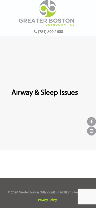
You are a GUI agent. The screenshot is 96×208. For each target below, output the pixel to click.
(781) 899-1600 (50, 32)
